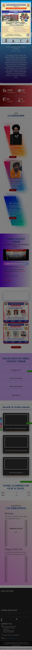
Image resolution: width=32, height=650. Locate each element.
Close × (28, 2)
